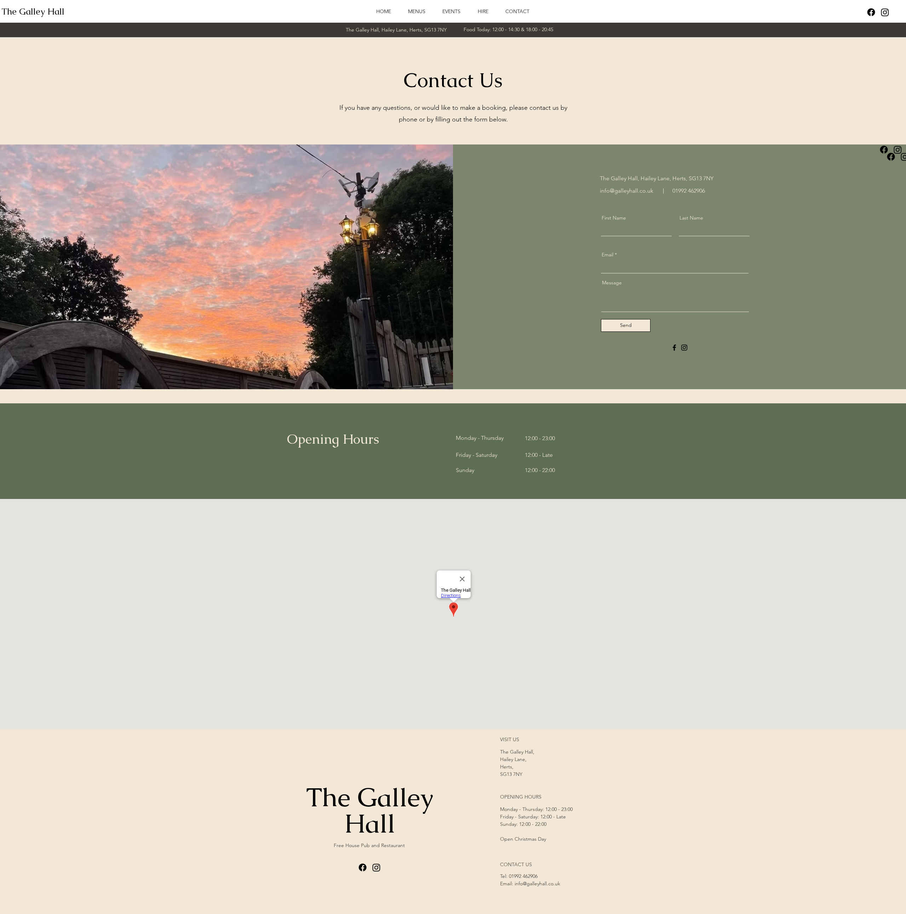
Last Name (691, 217)
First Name (614, 217)
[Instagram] (885, 12)
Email (607, 254)
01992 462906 (523, 876)
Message (612, 282)
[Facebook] (871, 12)
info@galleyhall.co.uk (626, 190)
